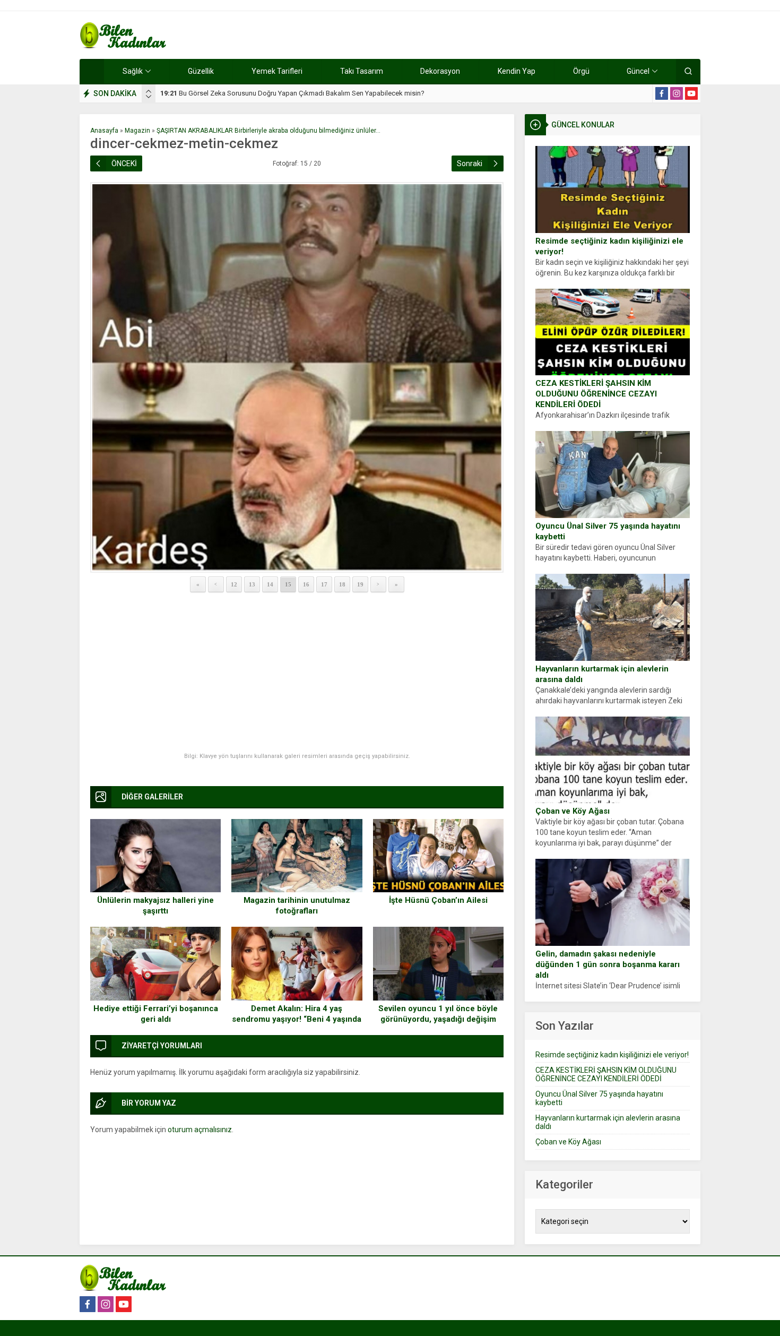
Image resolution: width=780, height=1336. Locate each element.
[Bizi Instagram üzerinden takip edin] (676, 93)
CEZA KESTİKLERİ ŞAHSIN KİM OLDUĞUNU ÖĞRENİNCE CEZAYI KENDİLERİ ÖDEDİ (596, 393)
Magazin (137, 130)
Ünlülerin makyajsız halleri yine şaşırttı (155, 905)
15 (288, 584)
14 (270, 584)
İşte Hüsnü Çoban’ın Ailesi (438, 900)
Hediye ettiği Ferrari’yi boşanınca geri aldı (155, 1014)
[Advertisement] (297, 673)
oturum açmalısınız (200, 1129)
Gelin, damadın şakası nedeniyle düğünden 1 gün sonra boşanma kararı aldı (607, 964)
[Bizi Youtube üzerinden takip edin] (691, 93)
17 (324, 584)
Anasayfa (104, 130)
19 (360, 584)
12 (234, 584)
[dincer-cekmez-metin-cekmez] (297, 377)
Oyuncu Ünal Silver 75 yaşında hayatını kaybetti (607, 531)
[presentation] (148, 91)
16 (306, 584)
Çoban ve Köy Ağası (572, 811)
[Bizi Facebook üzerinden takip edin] (661, 93)
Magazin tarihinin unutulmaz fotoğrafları (297, 905)
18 (342, 584)
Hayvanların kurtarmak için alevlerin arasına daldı (602, 674)
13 (252, 584)
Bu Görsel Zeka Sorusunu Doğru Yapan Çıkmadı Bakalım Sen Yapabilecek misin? (292, 93)
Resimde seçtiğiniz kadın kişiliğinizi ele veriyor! (609, 246)
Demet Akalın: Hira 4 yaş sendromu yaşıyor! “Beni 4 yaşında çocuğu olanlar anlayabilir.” (296, 1019)
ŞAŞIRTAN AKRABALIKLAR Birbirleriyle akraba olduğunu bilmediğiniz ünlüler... (268, 130)
